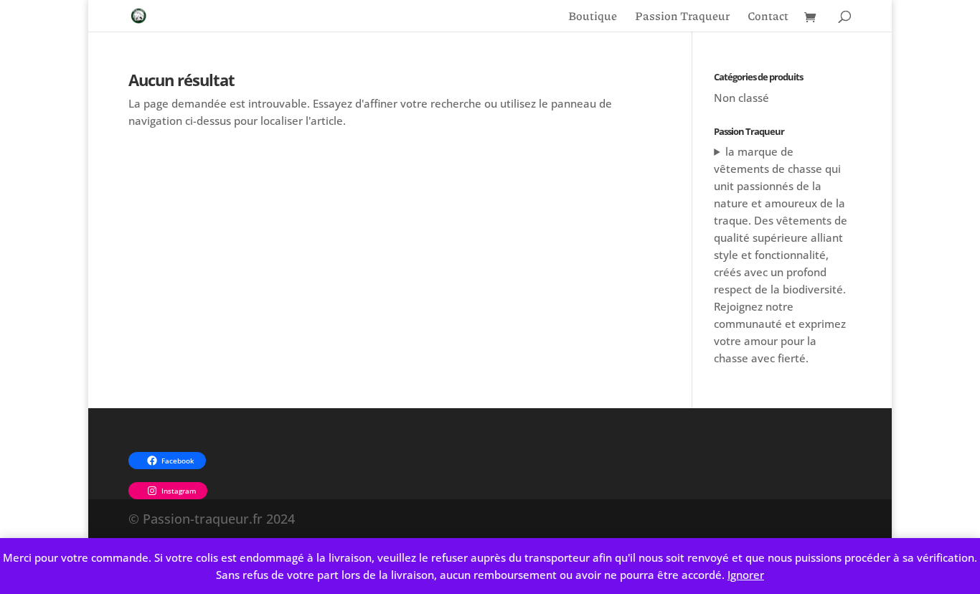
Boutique (592, 17)
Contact (768, 17)
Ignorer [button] (745, 574)
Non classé (741, 97)
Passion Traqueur (682, 17)
